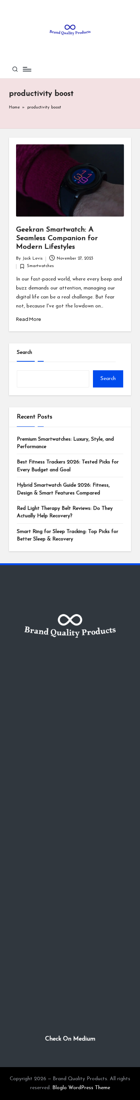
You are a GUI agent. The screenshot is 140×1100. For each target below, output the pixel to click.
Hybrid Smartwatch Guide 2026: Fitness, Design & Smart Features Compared (63, 489)
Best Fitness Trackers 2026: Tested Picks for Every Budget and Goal (68, 466)
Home (14, 107)
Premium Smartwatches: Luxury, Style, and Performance (65, 443)
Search (24, 352)
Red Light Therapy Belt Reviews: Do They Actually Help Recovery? (65, 512)
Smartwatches (40, 266)
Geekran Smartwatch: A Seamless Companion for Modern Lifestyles (57, 238)
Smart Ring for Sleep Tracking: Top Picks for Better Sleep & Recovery (67, 535)
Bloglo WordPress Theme (81, 1087)
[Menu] (26, 69)
